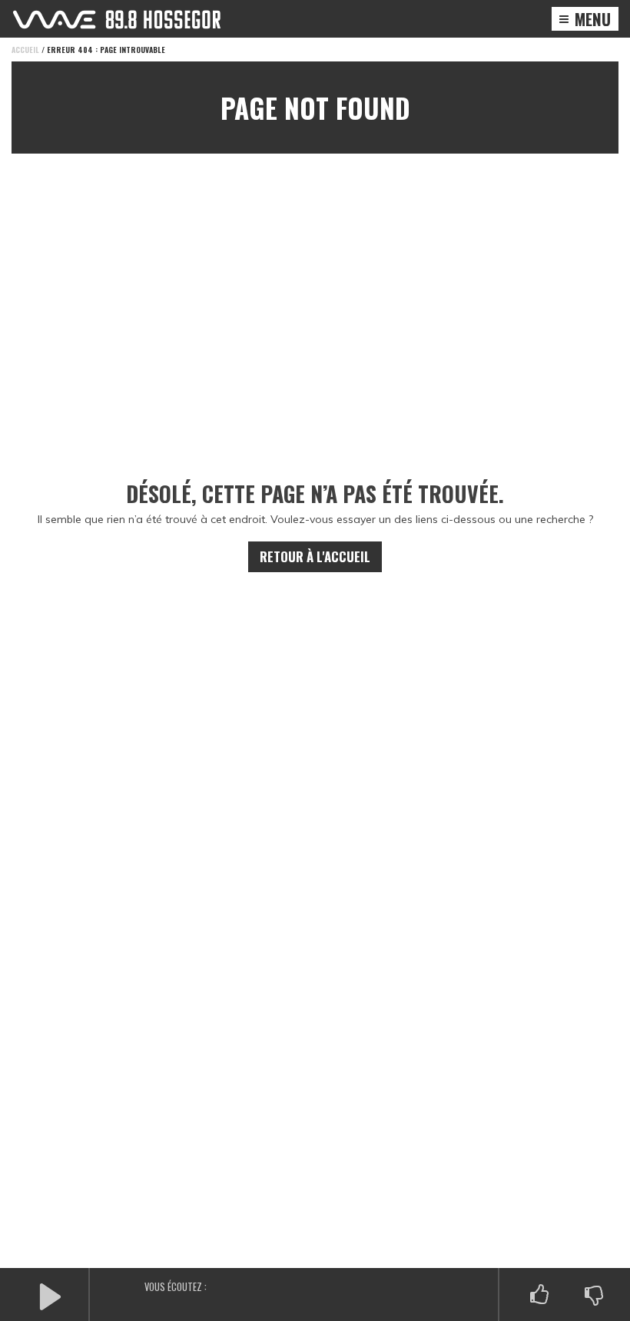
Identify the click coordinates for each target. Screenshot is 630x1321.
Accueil (25, 49)
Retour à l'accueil (315, 556)
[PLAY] (50, 1295)
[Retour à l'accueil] (117, 19)
